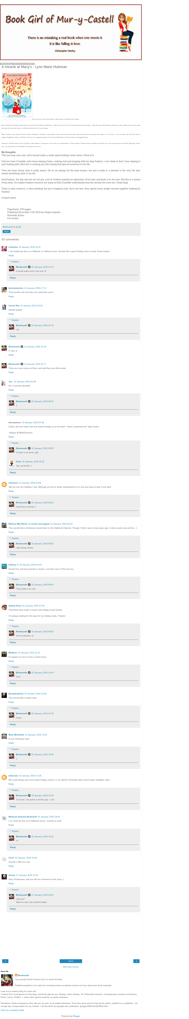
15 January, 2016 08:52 (42, 543)
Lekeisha (13, 247)
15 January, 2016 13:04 (35, 693)
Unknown (13, 483)
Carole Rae (14, 305)
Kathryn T (13, 565)
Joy (11, 381)
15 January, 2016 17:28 (30, 776)
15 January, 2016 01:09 (25, 381)
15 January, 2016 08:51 (42, 502)
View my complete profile (12, 1010)
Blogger (76, 1016)
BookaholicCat (16, 693)
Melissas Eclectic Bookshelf (23, 817)
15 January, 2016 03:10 (61, 524)
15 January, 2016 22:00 (26, 858)
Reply (11, 255)
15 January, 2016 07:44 (33, 606)
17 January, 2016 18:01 (42, 895)
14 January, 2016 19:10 (31, 305)
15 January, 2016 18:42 (49, 817)
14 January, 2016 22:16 (42, 325)
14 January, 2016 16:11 (30, 247)
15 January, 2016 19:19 (42, 672)
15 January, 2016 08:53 (42, 584)
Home (71, 961)
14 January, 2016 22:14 (42, 267)
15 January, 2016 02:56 (30, 483)
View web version (71, 967)
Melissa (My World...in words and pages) (29, 524)
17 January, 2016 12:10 (27, 875)
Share (6, 231)
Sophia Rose (15, 606)
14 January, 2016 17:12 (35, 288)
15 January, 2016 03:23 (30, 565)
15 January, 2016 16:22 (33, 461)
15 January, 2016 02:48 (33, 422)
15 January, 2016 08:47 (42, 401)
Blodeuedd (21, 267)
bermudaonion (16, 288)
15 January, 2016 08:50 (42, 448)
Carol (11, 858)
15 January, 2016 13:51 (36, 734)
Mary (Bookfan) (16, 734)
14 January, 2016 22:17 (35, 364)
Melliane (13, 652)
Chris (18, 461)
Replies (15, 261)
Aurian (12, 875)
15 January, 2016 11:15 (29, 652)
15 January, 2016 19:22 (42, 836)
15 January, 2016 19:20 (42, 754)
